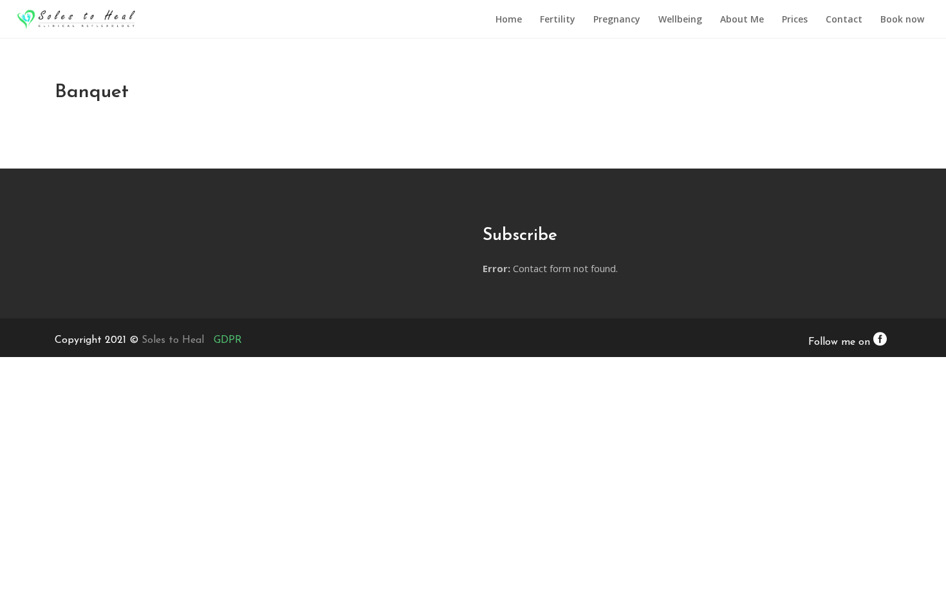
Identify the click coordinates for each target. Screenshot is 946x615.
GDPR (228, 340)
